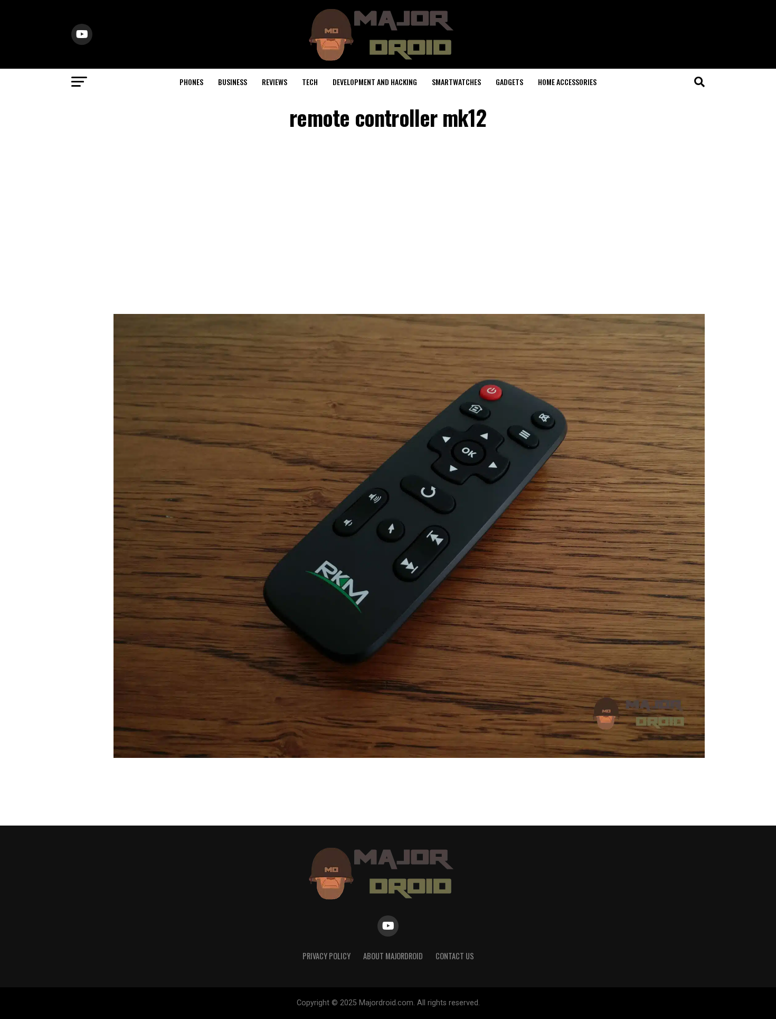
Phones (191, 81)
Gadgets (509, 81)
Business (232, 81)
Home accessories (567, 81)
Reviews (274, 81)
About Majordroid (393, 955)
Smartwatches (456, 81)
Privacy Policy (326, 955)
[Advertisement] (388, 224)
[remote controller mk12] (409, 755)
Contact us (455, 955)
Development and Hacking (375, 81)
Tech (310, 81)
